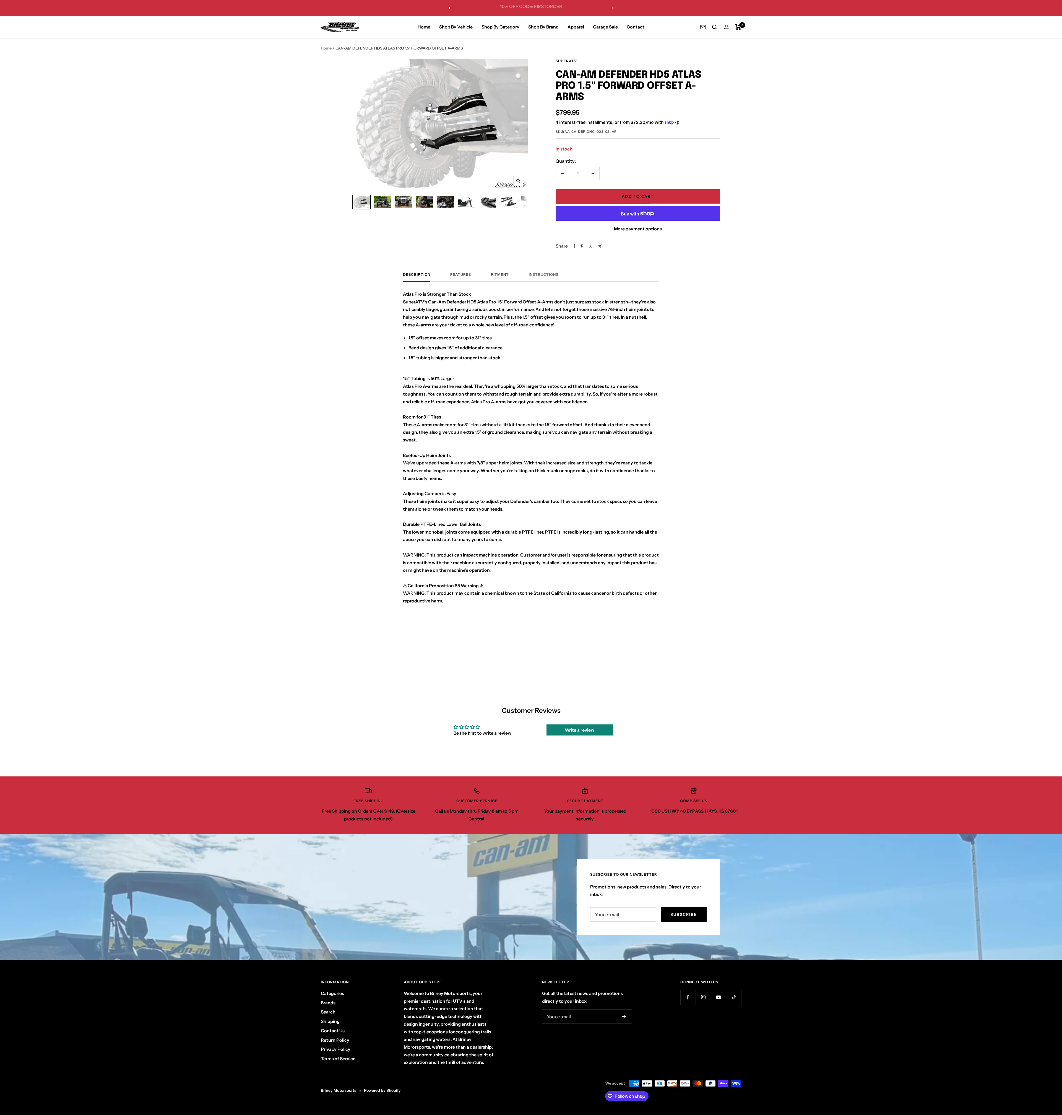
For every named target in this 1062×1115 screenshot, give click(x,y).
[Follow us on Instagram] (703, 997)
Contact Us (333, 1030)
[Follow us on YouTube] (718, 997)
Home (424, 27)
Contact (635, 27)
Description (416, 274)
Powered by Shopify (382, 1090)
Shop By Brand (543, 27)
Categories (332, 993)
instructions (543, 274)
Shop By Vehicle (456, 27)
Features (460, 274)
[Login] (726, 27)
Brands (328, 1002)
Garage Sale (605, 27)
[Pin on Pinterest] (582, 246)
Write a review (579, 730)
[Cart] (738, 27)
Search (328, 1012)
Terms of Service (338, 1058)
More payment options (638, 229)
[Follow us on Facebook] (688, 997)
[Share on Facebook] (574, 246)
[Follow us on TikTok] (733, 997)
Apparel (576, 27)
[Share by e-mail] (600, 246)
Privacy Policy (335, 1049)
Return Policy (335, 1040)
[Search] (714, 27)
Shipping (330, 1021)
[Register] (624, 1016)
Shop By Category (500, 27)
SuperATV (566, 61)
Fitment (500, 274)
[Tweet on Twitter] (590, 246)
